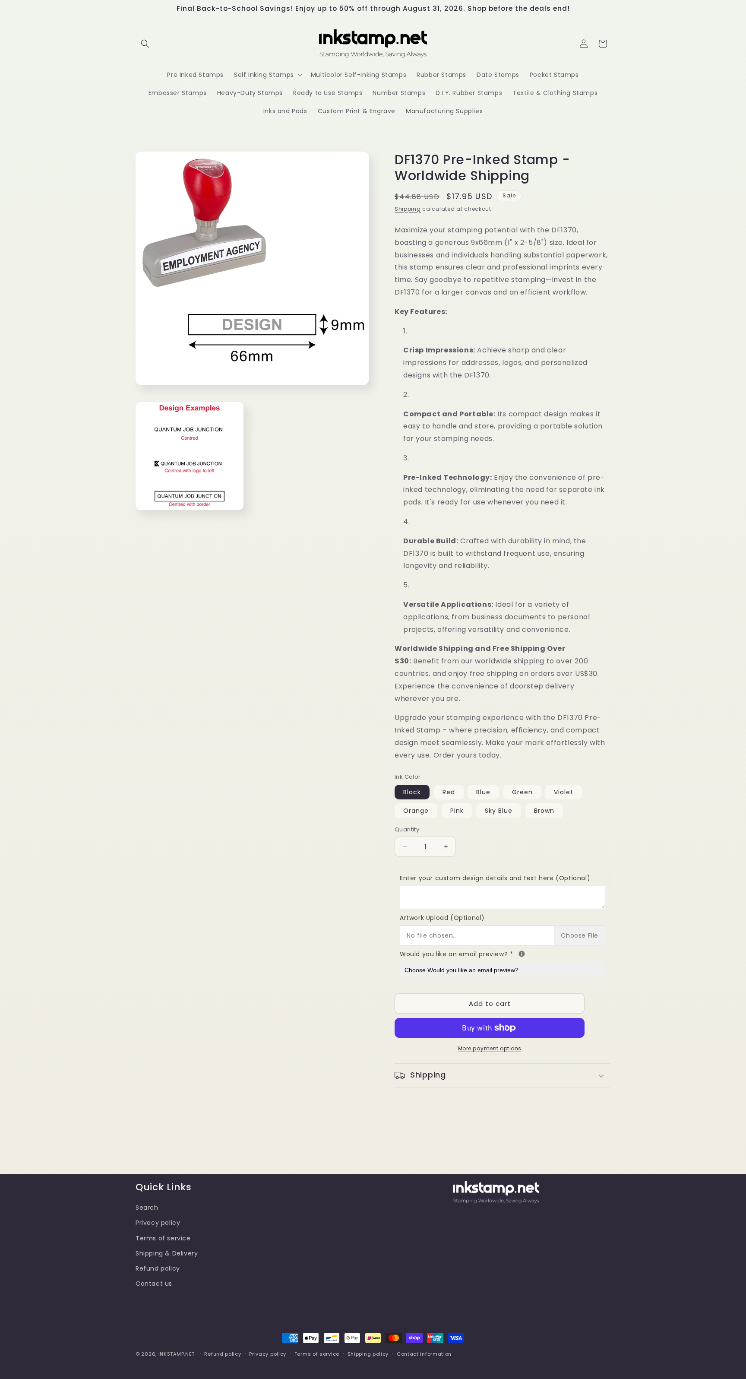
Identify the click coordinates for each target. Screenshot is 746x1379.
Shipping (408, 208)
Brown (544, 810)
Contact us (154, 1283)
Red (449, 792)
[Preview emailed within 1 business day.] (521, 954)
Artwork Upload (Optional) (442, 917)
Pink (457, 810)
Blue (483, 792)
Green (522, 792)
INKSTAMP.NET (176, 1353)
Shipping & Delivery (167, 1253)
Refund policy (158, 1268)
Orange (416, 810)
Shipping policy (368, 1353)
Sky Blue (498, 810)
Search (147, 1207)
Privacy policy (158, 1222)
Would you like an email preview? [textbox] (502, 953)
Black (412, 792)
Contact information (424, 1353)
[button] (145, 43)
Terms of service (163, 1237)
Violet (563, 792)
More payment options (490, 1048)
